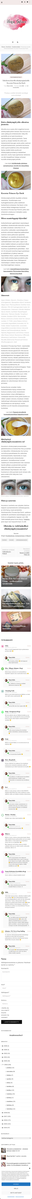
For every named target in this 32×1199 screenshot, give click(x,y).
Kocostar (11, 540)
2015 (5, 1124)
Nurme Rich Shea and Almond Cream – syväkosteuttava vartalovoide (14, 581)
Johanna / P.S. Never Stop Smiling (15, 931)
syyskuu (9, 1079)
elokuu (8, 1082)
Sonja (6, 739)
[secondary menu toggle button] (1, 2)
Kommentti (5, 968)
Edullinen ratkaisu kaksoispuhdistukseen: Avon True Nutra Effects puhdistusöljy (16, 603)
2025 (5, 1049)
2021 (5, 1057)
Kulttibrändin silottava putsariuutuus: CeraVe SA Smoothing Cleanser (16, 165)
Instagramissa (19, 536)
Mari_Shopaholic (10, 760)
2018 (5, 1112)
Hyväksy (16, 1184)
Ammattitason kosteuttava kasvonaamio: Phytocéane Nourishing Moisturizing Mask (16, 271)
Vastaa (29, 645)
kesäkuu (9, 1090)
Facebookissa (10, 536)
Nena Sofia (10, 86)
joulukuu (9, 1067)
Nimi (3, 985)
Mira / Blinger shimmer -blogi (14, 668)
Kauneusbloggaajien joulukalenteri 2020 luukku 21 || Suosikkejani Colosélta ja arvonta (18, 1165)
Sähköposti (5, 992)
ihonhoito (4, 540)
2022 (5, 1053)
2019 (5, 1064)
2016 (5, 1120)
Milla (6, 892)
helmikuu (9, 1105)
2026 (5, 1046)
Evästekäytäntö (11, 1196)
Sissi (6, 787)
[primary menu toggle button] (13, 42)
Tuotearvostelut (16, 77)
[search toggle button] (17, 42)
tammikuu (9, 1109)
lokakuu (9, 1075)
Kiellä (16, 1188)
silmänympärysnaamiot (21, 540)
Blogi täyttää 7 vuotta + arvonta (16, 1156)
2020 (5, 1061)
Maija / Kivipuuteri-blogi (12, 711)
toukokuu (9, 1094)
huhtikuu (9, 1097)
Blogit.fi (28, 536)
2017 (5, 1116)
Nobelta (26, 519)
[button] (29, 1168)
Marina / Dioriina (10, 814)
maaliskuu (10, 1101)
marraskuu (10, 1071)
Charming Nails (9, 691)
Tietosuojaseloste (19, 1196)
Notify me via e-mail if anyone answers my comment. (5, 1012)
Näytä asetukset (16, 1193)
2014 (5, 1127)
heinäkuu (9, 1086)
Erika (6, 646)
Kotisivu (3, 1000)
